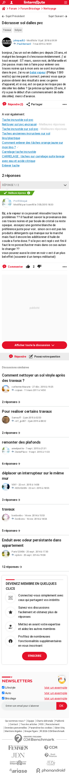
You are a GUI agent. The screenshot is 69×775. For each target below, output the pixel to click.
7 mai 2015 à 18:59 (42, 43)
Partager (37, 104)
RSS (41, 724)
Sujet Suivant (56, 16)
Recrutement (53, 724)
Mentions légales (13, 731)
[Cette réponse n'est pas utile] (39, 267)
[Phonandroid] (50, 770)
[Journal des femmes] (18, 747)
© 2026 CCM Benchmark (52, 731)
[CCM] (50, 747)
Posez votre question (47, 356)
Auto (7, 693)
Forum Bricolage (30, 8)
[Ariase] (18, 771)
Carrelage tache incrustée (19, 152)
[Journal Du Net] (18, 755)
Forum (13, 8)
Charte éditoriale (44, 721)
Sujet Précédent (15, 16)
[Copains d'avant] (18, 763)
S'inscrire (34, 655)
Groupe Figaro (31, 731)
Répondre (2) (15, 104)
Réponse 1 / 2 (10, 185)
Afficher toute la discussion (33, 345)
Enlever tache (11, 165)
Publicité (59, 721)
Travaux (7, 30)
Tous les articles (28, 724)
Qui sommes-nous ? (15, 721)
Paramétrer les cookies (40, 727)
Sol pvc (18, 30)
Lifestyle (9, 687)
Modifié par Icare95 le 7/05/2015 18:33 (33, 204)
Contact (14, 724)
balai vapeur (38, 72)
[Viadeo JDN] (50, 763)
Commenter (15, 266)
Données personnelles (16, 727)
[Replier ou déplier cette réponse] (65, 185)
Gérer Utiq (60, 727)
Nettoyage (50, 8)
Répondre (20, 356)
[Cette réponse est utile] (27, 267)
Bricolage (10, 698)
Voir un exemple (55, 687)
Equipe (30, 721)
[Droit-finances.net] (50, 755)
